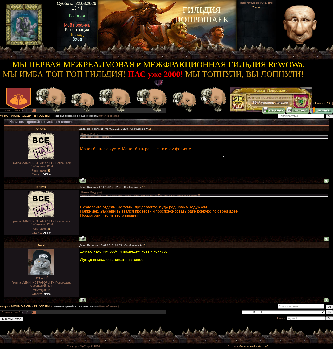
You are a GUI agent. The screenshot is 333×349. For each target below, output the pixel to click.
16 (149, 128)
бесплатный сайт (250, 346)
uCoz (268, 346)
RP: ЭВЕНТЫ (42, 116)
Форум (4, 116)
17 (143, 187)
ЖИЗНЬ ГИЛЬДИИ (21, 116)
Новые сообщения (258, 103)
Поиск (319, 103)
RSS (328, 103)
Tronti (41, 245)
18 (143, 245)
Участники (280, 103)
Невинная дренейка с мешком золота (75, 116)
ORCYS (41, 128)
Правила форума (301, 103)
